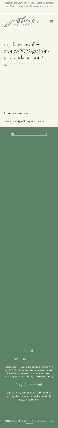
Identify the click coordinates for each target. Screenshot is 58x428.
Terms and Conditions (45, 421)
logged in (21, 121)
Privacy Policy (31, 421)
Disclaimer (29, 424)
